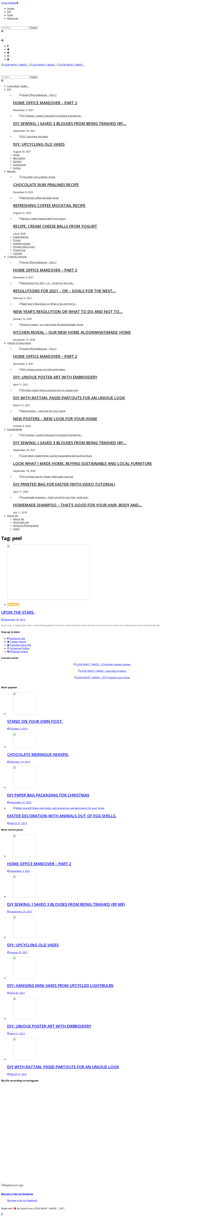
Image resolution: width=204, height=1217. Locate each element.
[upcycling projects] (102, 671)
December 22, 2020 (20, 802)
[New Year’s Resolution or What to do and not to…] (48, 303)
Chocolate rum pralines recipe (46, 184)
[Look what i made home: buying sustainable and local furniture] (55, 455)
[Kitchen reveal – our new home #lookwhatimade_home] (51, 324)
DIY (9, 11)
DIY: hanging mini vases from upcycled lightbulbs (60, 985)
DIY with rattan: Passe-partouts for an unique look (69, 397)
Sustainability (14, 429)
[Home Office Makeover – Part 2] (37, 95)
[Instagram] (8, 55)
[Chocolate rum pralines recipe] (37, 177)
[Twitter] (8, 49)
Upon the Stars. (18, 612)
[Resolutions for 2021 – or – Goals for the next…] (46, 283)
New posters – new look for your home (55, 418)
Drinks (17, 240)
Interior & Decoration (19, 343)
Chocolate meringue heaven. (38, 754)
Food (10, 15)
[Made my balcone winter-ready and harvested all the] (102, 1146)
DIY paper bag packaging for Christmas (48, 795)
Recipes (11, 171)
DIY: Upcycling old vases (39, 144)
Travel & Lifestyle (17, 256)
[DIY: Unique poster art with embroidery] (42, 369)
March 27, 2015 (18, 823)
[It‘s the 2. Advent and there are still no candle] (170, 1107)
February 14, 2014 (19, 761)
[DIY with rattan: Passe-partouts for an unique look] (48, 390)
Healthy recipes (21, 243)
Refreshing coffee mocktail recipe (49, 205)
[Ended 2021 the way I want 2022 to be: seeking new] (34, 1107)
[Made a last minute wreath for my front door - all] (102, 1107)
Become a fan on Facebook (17, 1194)
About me (12, 18)
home (16, 155)
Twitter (17, 641)
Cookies (17, 253)
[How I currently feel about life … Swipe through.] (34, 1149)
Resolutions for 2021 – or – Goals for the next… (64, 290)
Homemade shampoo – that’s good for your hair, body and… (77, 505)
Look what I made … (18, 86)
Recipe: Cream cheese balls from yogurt (55, 226)
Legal (16, 529)
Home (10, 8)
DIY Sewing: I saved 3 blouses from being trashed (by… (69, 123)
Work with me (21, 522)
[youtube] (8, 59)
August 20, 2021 (18, 952)
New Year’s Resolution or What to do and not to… (68, 311)
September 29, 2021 (20, 911)
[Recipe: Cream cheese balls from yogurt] (42, 218)
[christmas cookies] (102, 664)
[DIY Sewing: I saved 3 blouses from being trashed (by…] (50, 115)
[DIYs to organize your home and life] (102, 677)
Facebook (17, 638)
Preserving (19, 250)
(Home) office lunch (24, 246)
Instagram (19, 648)
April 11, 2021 (17, 1033)
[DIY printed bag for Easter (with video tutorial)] (46, 476)
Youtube (20, 645)
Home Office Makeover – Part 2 (45, 102)
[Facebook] (8, 46)
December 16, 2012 (14, 619)
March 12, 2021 (18, 1074)
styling (17, 168)
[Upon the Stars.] (48, 599)
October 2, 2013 (18, 728)
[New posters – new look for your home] (42, 411)
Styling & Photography (26, 525)
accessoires (19, 164)
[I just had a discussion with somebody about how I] (170, 1151)
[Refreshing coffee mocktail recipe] (39, 198)
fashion (17, 161)
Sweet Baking (20, 237)
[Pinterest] (8, 52)
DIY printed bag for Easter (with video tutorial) (64, 484)
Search (34, 28)
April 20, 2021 (17, 993)
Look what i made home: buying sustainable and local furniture (82, 463)
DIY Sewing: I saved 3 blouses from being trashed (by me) (66, 904)
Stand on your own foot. (35, 721)
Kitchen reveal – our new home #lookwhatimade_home (72, 332)
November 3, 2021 (19, 871)
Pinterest (18, 651)
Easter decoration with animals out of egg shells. (61, 815)
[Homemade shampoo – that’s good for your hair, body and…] (54, 497)
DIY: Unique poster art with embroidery (55, 377)
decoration (19, 158)
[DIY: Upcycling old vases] (33, 136)
